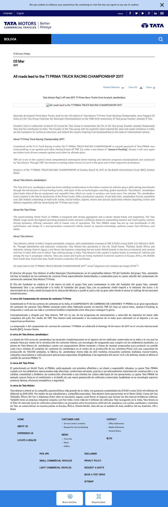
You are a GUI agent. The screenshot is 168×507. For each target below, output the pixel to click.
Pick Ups (44, 453)
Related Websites (111, 87)
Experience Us (25, 433)
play (143, 13)
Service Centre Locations (74, 423)
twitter (136, 13)
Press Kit (133, 87)
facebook (130, 13)
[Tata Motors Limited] (27, 23)
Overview (68, 438)
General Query (115, 431)
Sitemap (88, 481)
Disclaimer (90, 453)
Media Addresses (116, 427)
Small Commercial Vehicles (56, 460)
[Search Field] (162, 39)
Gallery (67, 446)
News (66, 442)
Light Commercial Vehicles (55, 467)
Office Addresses (116, 423)
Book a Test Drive (94, 474)
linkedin (155, 13)
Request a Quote (94, 467)
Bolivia (10, 39)
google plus (149, 13)
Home (120, 13)
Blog (109, 438)
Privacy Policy (92, 460)
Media (65, 434)
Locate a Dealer (26, 440)
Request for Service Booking (76, 427)
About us (22, 426)
